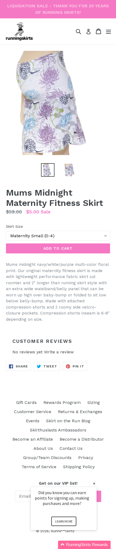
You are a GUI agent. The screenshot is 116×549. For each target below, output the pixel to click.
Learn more (64, 521)
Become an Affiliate (32, 439)
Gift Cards (26, 402)
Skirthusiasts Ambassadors (58, 430)
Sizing (93, 402)
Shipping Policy (79, 466)
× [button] (94, 483)
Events (32, 420)
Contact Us (71, 448)
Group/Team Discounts (47, 457)
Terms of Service (39, 466)
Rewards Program (62, 402)
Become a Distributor (82, 439)
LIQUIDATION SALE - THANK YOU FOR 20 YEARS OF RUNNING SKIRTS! (58, 9)
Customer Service (32, 411)
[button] (70, 545)
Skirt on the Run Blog (68, 420)
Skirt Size (14, 226)
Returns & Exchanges (80, 411)
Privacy (85, 457)
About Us (43, 448)
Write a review (59, 351)
